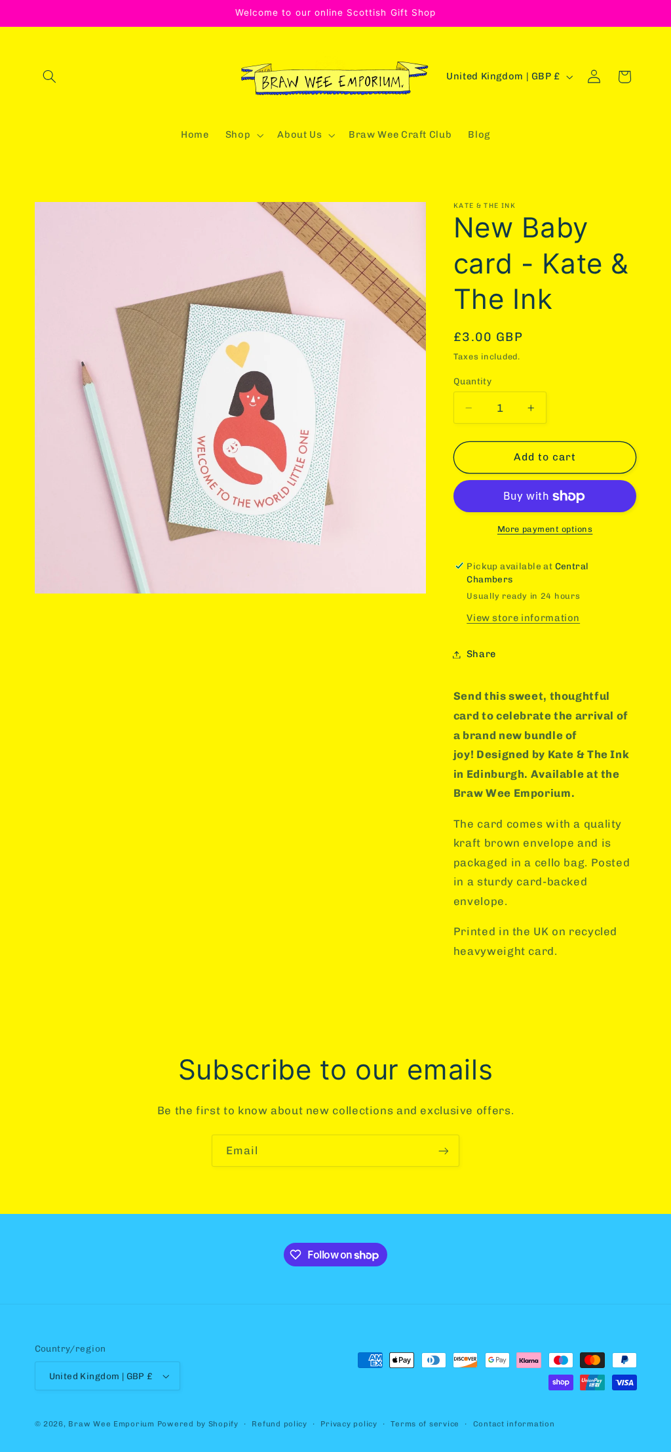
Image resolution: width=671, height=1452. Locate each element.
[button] (50, 77)
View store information (523, 618)
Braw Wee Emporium (112, 1423)
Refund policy (279, 1423)
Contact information (514, 1423)
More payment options (545, 529)
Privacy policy (348, 1423)
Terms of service (425, 1423)
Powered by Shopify (198, 1423)
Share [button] (481, 654)
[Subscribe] (444, 1151)
